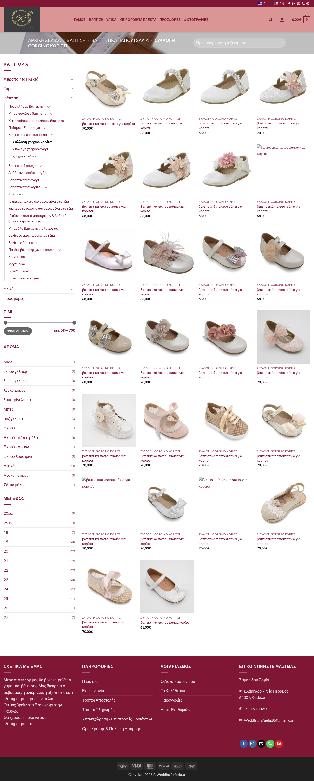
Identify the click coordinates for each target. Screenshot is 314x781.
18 (6, 532)
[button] (282, 19)
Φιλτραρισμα (17, 331)
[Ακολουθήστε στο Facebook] (289, 4)
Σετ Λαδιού (16, 257)
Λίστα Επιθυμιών (175, 709)
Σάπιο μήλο (14, 484)
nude (8, 361)
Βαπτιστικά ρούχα (22, 166)
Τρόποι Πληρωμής (98, 709)
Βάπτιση (11, 98)
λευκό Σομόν (15, 390)
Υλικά (8, 288)
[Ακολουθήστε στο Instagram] (293, 4)
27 (6, 617)
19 (6, 541)
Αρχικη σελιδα (44, 40)
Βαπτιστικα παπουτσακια (120, 40)
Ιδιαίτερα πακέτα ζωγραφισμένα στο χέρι (38, 201)
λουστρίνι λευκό (17, 399)
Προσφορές (14, 298)
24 (6, 589)
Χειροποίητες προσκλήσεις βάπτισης (36, 120)
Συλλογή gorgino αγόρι (30, 149)
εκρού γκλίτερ (15, 371)
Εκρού (9, 428)
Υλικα (111, 20)
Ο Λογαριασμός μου (178, 681)
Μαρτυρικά (16, 264)
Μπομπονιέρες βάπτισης (27, 113)
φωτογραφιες (196, 20)
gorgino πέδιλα (24, 156)
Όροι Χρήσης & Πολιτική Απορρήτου (113, 728)
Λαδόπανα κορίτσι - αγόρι (27, 173)
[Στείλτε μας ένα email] (298, 4)
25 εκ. (8, 522)
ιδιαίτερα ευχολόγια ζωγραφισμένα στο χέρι (40, 208)
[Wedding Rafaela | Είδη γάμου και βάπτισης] (35, 19)
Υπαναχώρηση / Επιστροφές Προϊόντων (117, 719)
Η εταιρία (90, 681)
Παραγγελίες (172, 700)
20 (6, 551)
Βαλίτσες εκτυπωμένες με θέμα (31, 235)
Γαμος (79, 20)
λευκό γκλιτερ (15, 380)
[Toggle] (72, 79)
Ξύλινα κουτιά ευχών (23, 278)
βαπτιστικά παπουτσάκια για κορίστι (162, 125)
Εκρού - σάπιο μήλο (21, 437)
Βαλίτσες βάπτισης (22, 242)
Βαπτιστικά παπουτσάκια (27, 135)
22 (6, 570)
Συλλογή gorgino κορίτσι (33, 142)
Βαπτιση (96, 20)
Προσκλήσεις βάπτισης (26, 106)
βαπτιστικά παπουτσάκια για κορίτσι (220, 125)
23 (6, 579)
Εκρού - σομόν (16, 447)
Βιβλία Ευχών (18, 271)
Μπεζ (8, 409)
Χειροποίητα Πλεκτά (21, 79)
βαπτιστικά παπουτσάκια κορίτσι (165, 622)
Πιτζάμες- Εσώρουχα (24, 127)
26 (6, 608)
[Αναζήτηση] (270, 19)
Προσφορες (170, 20)
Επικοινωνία (93, 690)
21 (6, 560)
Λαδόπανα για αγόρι (23, 180)
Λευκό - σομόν (16, 475)
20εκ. (8, 513)
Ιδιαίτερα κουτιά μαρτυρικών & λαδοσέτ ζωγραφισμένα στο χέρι (38, 218)
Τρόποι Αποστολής (99, 700)
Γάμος (9, 88)
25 (6, 598)
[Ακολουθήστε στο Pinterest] (307, 4)
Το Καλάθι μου (173, 690)
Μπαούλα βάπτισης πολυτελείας (33, 228)
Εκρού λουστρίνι (18, 456)
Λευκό (9, 466)
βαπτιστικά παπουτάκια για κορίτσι (108, 124)
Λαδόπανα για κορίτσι (24, 187)
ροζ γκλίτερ (13, 418)
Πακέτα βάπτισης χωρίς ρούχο (31, 249)
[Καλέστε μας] (303, 4)
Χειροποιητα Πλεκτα (138, 20)
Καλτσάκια (16, 194)
